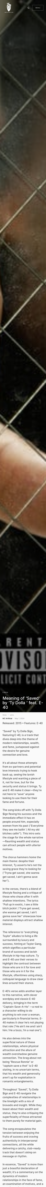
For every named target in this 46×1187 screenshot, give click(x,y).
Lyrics (5, 692)
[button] (28, 8)
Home (5, 715)
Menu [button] (38, 8)
